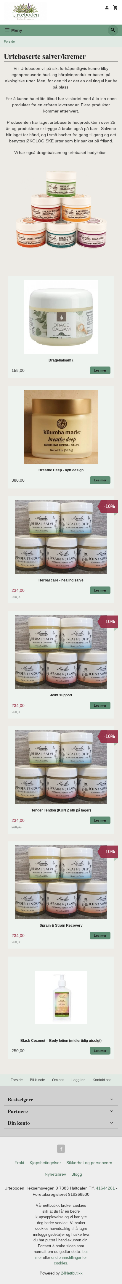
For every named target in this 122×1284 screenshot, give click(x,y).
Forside (9, 41)
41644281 (105, 1188)
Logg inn (78, 1080)
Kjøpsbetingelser (45, 1162)
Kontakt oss (102, 1080)
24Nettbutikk (72, 1273)
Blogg (76, 1174)
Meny (16, 30)
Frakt (19, 1162)
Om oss (58, 1080)
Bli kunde (37, 1080)
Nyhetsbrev (55, 1174)
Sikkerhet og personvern (89, 1162)
